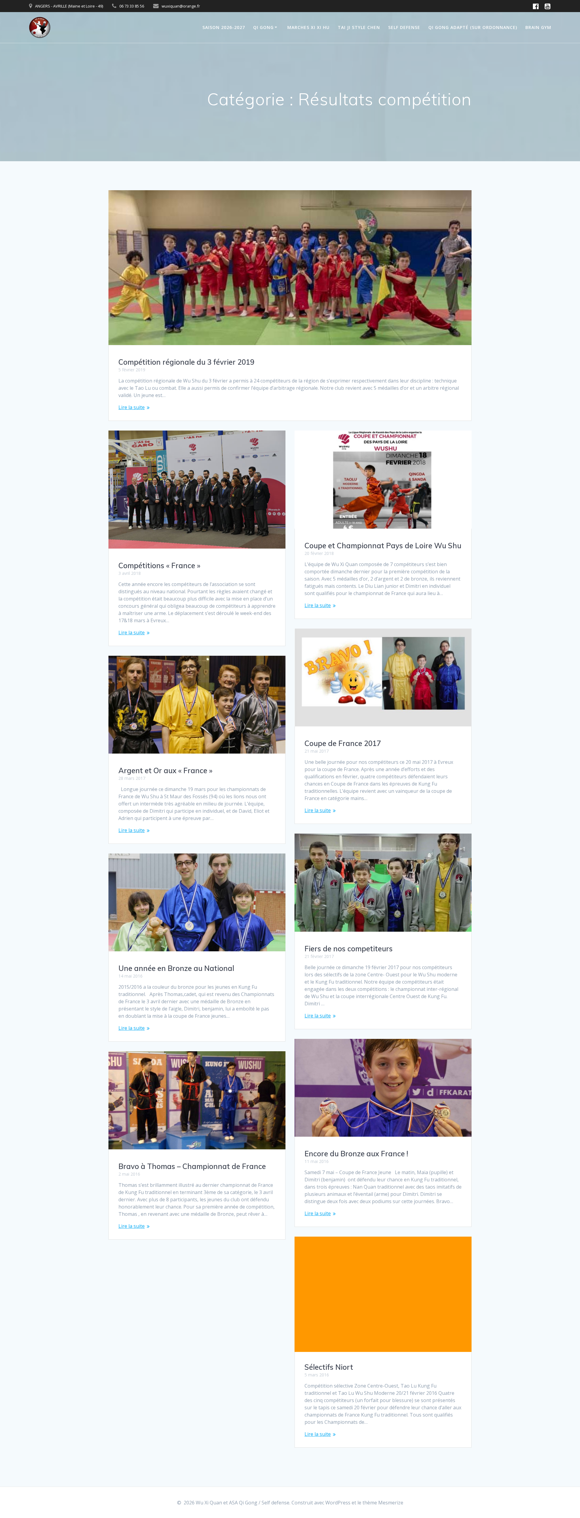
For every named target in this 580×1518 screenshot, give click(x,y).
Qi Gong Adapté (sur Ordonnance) (472, 27)
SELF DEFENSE (404, 27)
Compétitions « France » (159, 565)
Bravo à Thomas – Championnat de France (192, 1166)
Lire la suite (131, 407)
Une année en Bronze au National (176, 968)
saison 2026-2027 (223, 27)
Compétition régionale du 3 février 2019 (186, 362)
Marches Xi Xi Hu (308, 27)
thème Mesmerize (382, 1502)
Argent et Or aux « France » (165, 770)
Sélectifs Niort (328, 1367)
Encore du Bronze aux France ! (356, 1153)
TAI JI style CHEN (359, 27)
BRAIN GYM (538, 27)
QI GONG (263, 27)
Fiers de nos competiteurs (348, 948)
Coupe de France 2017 (342, 743)
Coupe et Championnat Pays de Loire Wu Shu (382, 545)
